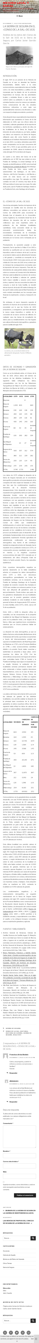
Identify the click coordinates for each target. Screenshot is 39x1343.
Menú (21, 16)
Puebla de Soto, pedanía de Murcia (14, 167)
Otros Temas (7, 1263)
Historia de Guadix (9, 1255)
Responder (13, 1073)
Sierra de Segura (13, 1028)
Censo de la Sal (12, 1031)
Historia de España (14, 1033)
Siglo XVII (17, 1035)
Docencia (6, 1251)
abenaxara (27, 23)
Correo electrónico (11, 1161)
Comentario (8, 1123)
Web (4, 1172)
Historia (24, 1031)
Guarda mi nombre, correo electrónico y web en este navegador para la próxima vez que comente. (19, 1187)
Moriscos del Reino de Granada (13, 1259)
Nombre (6, 1151)
